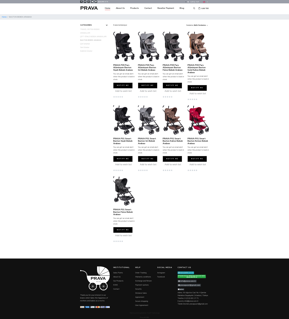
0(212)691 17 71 (186, 273)
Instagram (161, 273)
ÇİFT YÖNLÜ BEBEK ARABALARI (93, 36)
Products (134, 8)
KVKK (115, 285)
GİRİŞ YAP (194, 2)
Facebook (161, 277)
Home (107, 8)
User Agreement (141, 305)
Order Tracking (141, 273)
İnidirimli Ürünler (86, 51)
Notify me (123, 85)
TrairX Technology (153, 313)
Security (138, 289)
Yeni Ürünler (84, 47)
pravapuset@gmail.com (190, 285)
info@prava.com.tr (188, 281)
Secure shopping (141, 301)
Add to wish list (123, 91)
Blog (182, 8)
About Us (120, 8)
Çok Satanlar (85, 44)
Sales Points (118, 273)
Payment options (142, 285)
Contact (148, 8)
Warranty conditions (143, 277)
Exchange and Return (143, 281)
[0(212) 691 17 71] (96, 1)
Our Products (118, 281)
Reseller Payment (165, 8)
